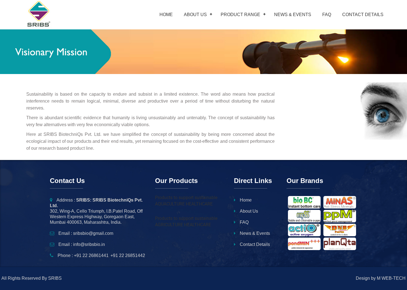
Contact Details (362, 14)
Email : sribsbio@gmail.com (85, 233)
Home (166, 14)
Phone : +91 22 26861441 (83, 255)
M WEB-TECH (391, 278)
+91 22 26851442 (127, 255)
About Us (195, 14)
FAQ (326, 14)
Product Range (240, 14)
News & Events (292, 14)
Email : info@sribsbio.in (81, 244)
